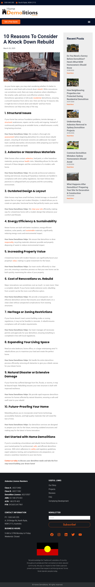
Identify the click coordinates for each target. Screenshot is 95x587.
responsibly (9, 242)
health (27, 161)
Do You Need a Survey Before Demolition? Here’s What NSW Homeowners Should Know (77, 62)
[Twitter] (73, 534)
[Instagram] (59, 534)
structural (8, 122)
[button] (89, 22)
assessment (9, 137)
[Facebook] (52, 534)
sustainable (30, 230)
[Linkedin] (66, 534)
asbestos (29, 158)
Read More (70, 73)
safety (33, 449)
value (15, 261)
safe (35, 446)
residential (37, 98)
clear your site (37, 209)
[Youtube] (80, 534)
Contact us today (11, 461)
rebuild (40, 89)
